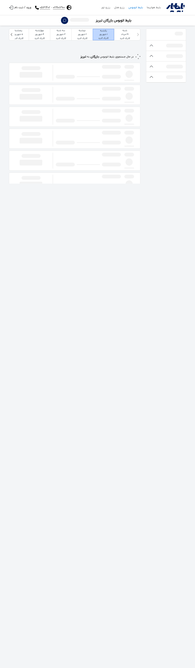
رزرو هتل (119, 7)
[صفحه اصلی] (175, 7)
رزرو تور (105, 7)
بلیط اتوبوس (135, 7)
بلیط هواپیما (154, 7)
